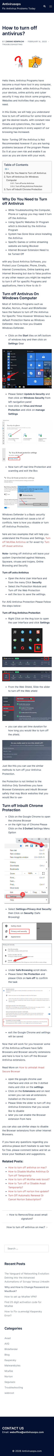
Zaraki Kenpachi (15, 41)
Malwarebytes (12, 1365)
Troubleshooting (12, 44)
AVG (6, 1343)
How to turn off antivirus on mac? (26, 1227)
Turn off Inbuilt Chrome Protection (24, 189)
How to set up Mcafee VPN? (20, 1296)
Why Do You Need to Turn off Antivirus (26, 173)
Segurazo (9, 1381)
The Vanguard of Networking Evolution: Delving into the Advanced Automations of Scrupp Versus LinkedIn (26, 1277)
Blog (7, 1354)
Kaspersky (10, 1360)
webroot (9, 1392)
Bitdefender (11, 1349)
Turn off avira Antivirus (24, 183)
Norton (8, 1376)
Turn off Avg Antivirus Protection (28, 186)
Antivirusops (11, 4)
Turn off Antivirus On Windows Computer (22, 178)
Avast (7, 1338)
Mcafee (8, 1370)
